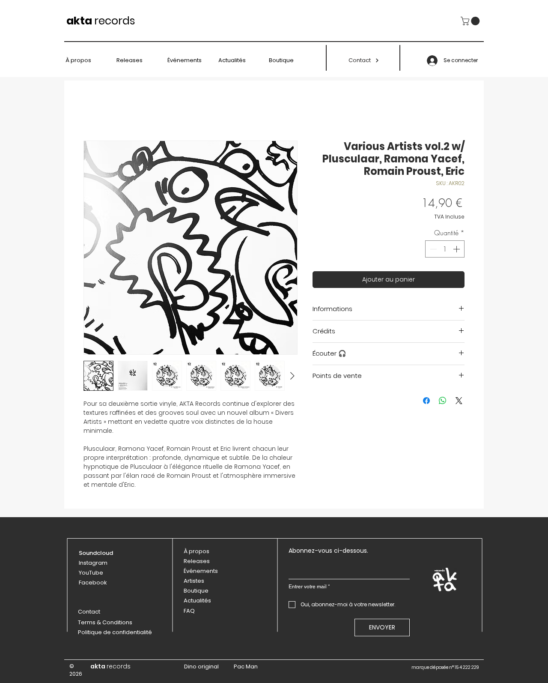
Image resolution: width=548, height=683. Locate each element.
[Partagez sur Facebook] (426, 400)
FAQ (189, 611)
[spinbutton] (444, 249)
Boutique (196, 591)
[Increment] (457, 249)
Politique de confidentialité (115, 632)
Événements (201, 571)
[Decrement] (432, 249)
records (114, 20)
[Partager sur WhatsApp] (443, 400)
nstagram (93, 563)
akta (79, 20)
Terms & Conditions (105, 622)
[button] (471, 21)
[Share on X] (459, 400)
